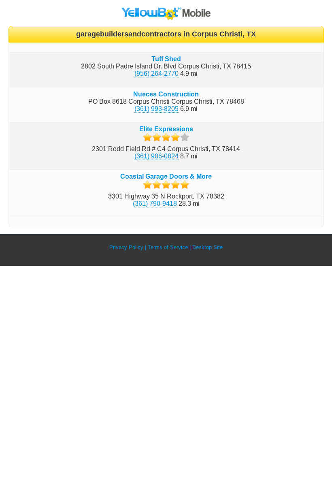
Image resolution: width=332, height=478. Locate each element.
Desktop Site (207, 247)
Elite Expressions (166, 129)
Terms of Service (168, 247)
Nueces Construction (166, 94)
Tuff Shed (166, 58)
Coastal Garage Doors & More (166, 176)
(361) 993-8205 (156, 108)
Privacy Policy (126, 247)
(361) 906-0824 (156, 156)
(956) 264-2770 (156, 73)
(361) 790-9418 (155, 203)
